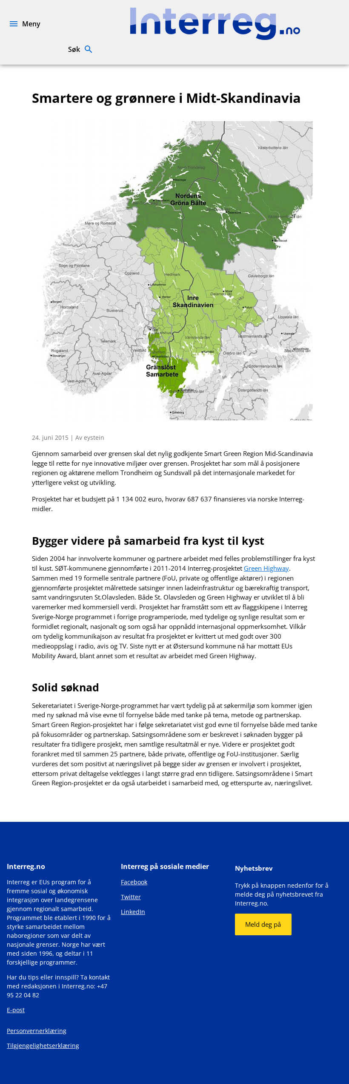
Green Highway (266, 568)
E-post (16, 1010)
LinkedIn (133, 912)
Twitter (131, 897)
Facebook (134, 882)
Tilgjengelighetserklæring (43, 1046)
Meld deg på (263, 924)
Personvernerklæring (36, 1031)
